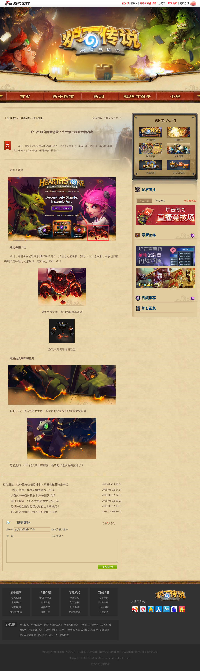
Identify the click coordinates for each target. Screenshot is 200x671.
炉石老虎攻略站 (28, 635)
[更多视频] (192, 298)
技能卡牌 (104, 597)
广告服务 (81, 651)
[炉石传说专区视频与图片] (137, 96)
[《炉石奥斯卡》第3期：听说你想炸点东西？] (165, 287)
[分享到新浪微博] (134, 608)
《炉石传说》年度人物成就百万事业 (32, 490)
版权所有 (105, 664)
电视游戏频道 (51, 630)
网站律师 (114, 651)
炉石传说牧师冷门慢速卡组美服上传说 (34, 512)
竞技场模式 (16, 612)
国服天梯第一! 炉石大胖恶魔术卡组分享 (35, 501)
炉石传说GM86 (45, 635)
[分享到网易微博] (142, 608)
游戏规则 (16, 607)
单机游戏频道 (35, 630)
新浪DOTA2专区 (89, 630)
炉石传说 (38, 118)
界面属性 (16, 602)
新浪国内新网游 (90, 624)
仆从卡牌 (104, 607)
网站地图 (70, 651)
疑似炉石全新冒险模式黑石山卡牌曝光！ (35, 506)
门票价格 (74, 602)
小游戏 (162, 3)
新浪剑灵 (104, 630)
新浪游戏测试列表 (53, 624)
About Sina (59, 651)
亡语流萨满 (74, 612)
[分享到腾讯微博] (166, 608)
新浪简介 (47, 651)
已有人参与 (108, 523)
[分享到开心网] (181, 608)
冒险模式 (74, 592)
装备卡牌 (104, 602)
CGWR (103, 624)
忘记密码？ (57, 536)
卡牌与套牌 (45, 597)
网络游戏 (25, 118)
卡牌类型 (45, 602)
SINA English (126, 651)
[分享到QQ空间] (150, 608)
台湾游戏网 (36, 624)
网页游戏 (184, 3)
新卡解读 (74, 607)
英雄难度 (74, 597)
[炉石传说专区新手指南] (62, 96)
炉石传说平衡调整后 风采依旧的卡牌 (33, 495)
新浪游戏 (12, 118)
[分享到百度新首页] (174, 608)
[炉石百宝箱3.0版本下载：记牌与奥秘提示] (165, 265)
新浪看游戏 (190, 200)
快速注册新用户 (60, 529)
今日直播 (144, 200)
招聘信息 (103, 651)
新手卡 (134, 3)
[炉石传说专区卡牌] (177, 96)
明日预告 (160, 200)
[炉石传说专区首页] (100, 35)
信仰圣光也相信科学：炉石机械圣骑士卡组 (42, 484)
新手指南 (16, 592)
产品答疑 (153, 651)
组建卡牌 (45, 612)
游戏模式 (45, 607)
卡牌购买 (104, 612)
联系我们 (92, 651)
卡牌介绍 (45, 592)
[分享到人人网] (158, 608)
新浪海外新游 (71, 624)
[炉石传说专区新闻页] (100, 96)
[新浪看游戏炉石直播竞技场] (165, 224)
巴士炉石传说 (62, 635)
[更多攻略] (192, 235)
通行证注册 (141, 651)
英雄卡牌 (103, 592)
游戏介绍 (16, 597)
